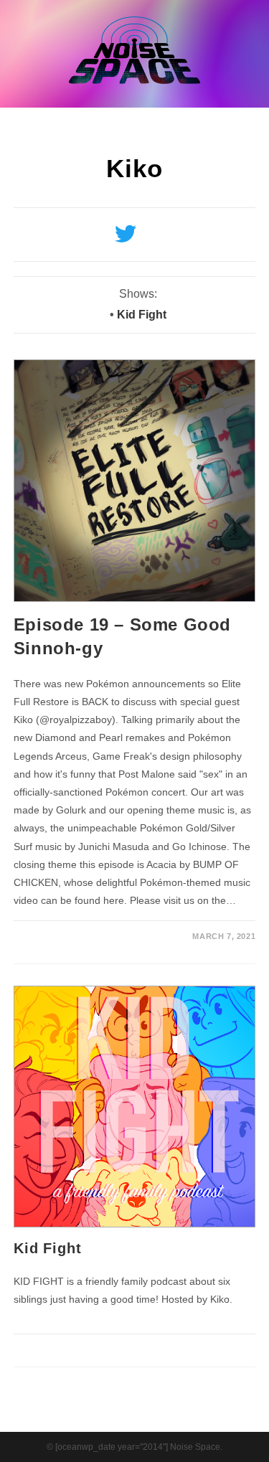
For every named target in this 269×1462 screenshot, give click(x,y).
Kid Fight (141, 314)
